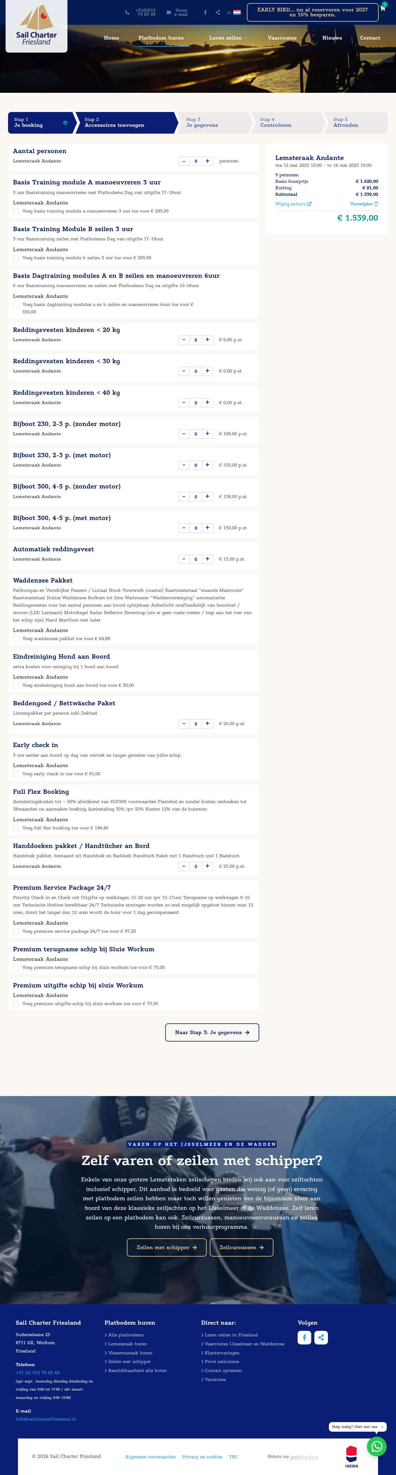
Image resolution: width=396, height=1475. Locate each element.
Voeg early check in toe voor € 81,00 (61, 773)
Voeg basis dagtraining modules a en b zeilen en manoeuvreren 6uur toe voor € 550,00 (107, 308)
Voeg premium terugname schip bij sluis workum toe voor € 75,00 (93, 967)
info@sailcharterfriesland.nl (46, 1419)
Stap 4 (275, 122)
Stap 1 (28, 122)
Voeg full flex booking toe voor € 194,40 (65, 828)
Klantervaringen (222, 1353)
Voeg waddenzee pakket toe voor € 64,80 (66, 638)
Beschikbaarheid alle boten (137, 1370)
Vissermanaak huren (130, 1353)
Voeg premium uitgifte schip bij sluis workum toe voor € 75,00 (90, 1003)
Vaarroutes (282, 38)
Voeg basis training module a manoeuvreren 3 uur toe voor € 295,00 (95, 211)
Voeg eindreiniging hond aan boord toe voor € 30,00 (78, 685)
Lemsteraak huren (127, 1344)
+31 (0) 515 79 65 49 (37, 1372)
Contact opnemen (223, 1370)
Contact (370, 38)
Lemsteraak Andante (309, 158)
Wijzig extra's (291, 204)
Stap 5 (346, 122)
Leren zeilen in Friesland (231, 1335)
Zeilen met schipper (163, 1247)
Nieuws (332, 38)
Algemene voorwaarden (150, 1457)
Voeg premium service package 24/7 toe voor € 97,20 (79, 931)
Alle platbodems (126, 1335)
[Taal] (237, 12)
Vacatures (215, 1379)
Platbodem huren (161, 38)
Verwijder (362, 204)
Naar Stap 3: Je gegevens (208, 1032)
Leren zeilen (225, 38)
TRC (233, 1457)
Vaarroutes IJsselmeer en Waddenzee (244, 1344)
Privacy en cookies (202, 1457)
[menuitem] (111, 38)
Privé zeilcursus (222, 1361)
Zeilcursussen (238, 1247)
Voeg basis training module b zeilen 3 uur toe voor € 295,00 (86, 257)
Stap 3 (202, 122)
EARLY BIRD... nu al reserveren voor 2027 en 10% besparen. (312, 12)
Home (111, 38)
